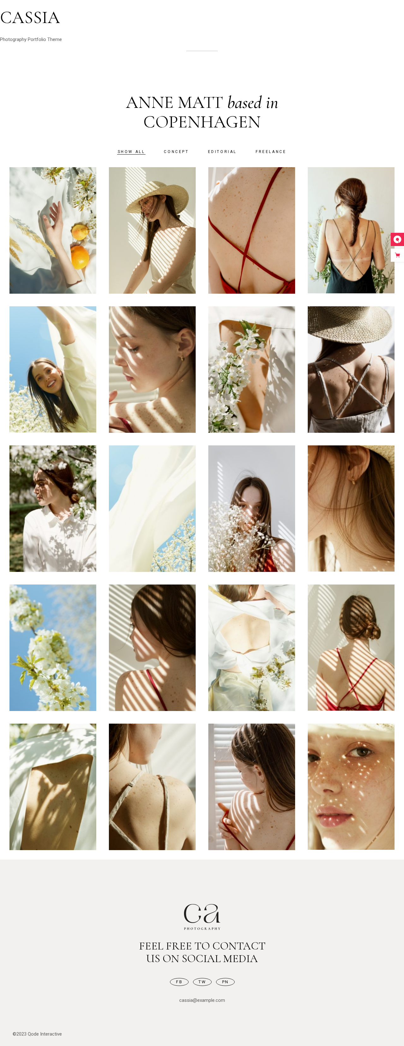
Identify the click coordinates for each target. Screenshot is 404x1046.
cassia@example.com (202, 1000)
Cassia (30, 17)
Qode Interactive (45, 1034)
